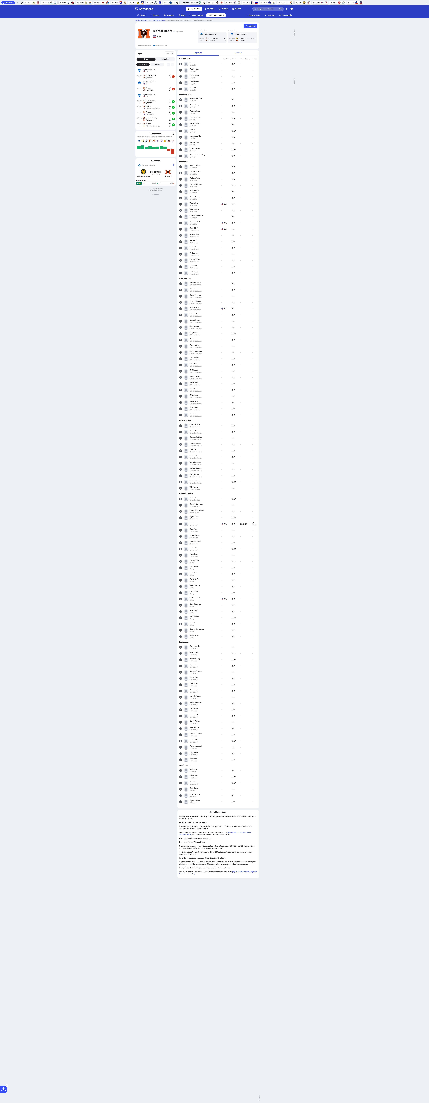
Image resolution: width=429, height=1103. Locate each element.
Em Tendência (9, 2)
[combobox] (169, 53)
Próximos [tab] (157, 64)
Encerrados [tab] (143, 64)
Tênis (183, 15)
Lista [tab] (146, 59)
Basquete (170, 15)
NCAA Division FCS (159, 20)
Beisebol (156, 15)
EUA (150, 20)
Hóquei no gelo (197, 15)
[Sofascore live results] (144, 9)
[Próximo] (427, 2)
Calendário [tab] (165, 59)
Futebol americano (215, 15)
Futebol (143, 15)
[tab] (198, 53)
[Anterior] (17, 2)
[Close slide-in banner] (6, 1085)
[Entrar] (292, 9)
